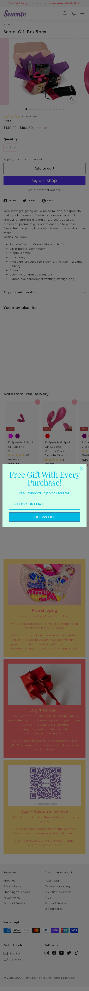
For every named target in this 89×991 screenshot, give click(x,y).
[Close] (82, 469)
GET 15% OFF (44, 517)
